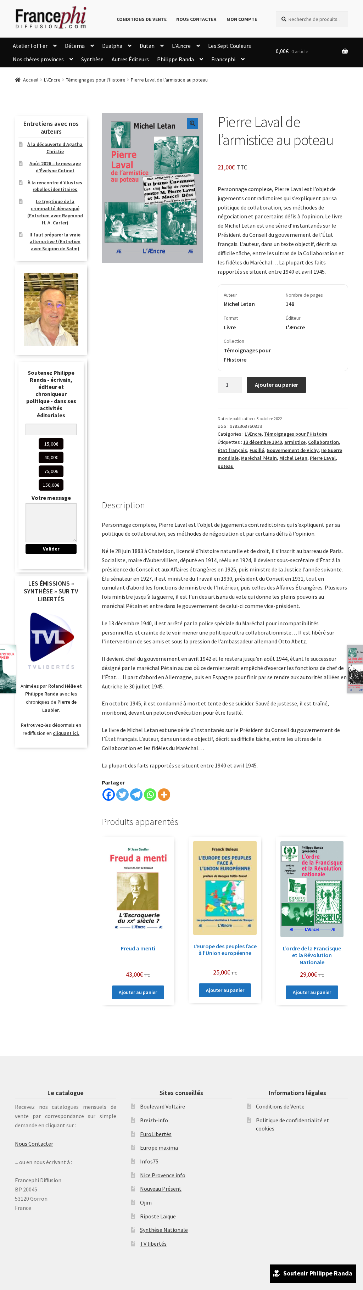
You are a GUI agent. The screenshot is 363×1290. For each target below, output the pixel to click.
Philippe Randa (175, 59)
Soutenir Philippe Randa (317, 1273)
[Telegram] (136, 794)
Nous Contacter (196, 19)
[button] (192, 123)
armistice (295, 442)
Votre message (51, 497)
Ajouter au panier (276, 384)
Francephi (223, 59)
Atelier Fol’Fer (30, 45)
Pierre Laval (323, 458)
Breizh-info (154, 1120)
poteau (226, 466)
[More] (164, 794)
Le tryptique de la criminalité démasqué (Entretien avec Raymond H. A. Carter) (55, 211)
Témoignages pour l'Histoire (95, 80)
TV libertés (153, 1243)
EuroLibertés (156, 1134)
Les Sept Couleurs (229, 45)
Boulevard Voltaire (162, 1106)
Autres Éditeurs (130, 59)
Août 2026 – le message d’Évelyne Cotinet (55, 167)
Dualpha (112, 45)
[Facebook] (108, 794)
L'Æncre (52, 80)
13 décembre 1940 (262, 442)
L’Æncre (181, 45)
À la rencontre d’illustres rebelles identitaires (55, 186)
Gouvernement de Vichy (293, 450)
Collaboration (323, 442)
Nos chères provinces (38, 59)
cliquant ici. (66, 733)
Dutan (147, 45)
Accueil (30, 80)
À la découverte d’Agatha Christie (55, 148)
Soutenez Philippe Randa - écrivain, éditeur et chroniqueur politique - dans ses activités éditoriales (51, 394)
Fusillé (257, 450)
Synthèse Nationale (164, 1229)
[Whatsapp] (150, 794)
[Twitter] (122, 794)
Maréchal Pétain (259, 458)
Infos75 (149, 1161)
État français (232, 450)
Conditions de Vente (142, 19)
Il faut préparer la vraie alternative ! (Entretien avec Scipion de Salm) (54, 241)
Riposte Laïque (158, 1216)
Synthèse (92, 59)
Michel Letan (293, 458)
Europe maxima (159, 1147)
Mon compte (242, 19)
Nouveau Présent (161, 1188)
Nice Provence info (162, 1175)
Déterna (75, 45)
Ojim (146, 1202)
